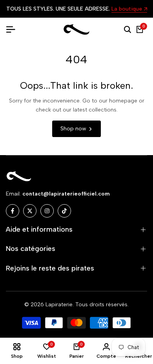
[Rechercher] (127, 29)
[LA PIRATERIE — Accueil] (76, 29)
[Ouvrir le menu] (14, 29)
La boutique (126, 9)
